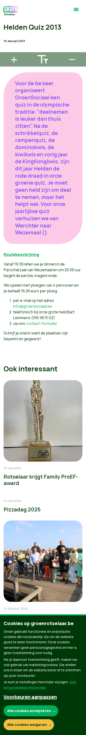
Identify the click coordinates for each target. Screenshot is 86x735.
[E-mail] (7, 50)
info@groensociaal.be (32, 306)
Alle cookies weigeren (27, 724)
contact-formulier (41, 323)
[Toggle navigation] (76, 11)
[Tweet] (7, 36)
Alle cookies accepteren (29, 710)
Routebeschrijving (21, 254)
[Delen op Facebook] (7, 23)
